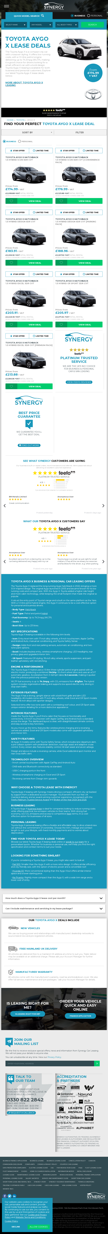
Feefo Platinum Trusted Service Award (30, 799)
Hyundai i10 (18, 871)
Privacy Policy (54, 1057)
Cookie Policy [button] (11, 1221)
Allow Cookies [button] (39, 1227)
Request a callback (22, 1113)
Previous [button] (4, 505)
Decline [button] (16, 1227)
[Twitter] (9, 1196)
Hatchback (30, 609)
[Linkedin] (14, 1196)
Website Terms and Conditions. (30, 1217)
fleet (69, 814)
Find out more (30, 445)
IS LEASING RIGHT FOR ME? (27, 1014)
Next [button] (102, 505)
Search (92, 24)
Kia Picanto (17, 877)
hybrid (44, 613)
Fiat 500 (16, 864)
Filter (80, 132)
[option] (30, 504)
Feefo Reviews (79, 382)
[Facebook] (5, 1196)
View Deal (35, 201)
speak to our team (75, 842)
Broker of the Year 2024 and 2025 (70, 799)
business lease (35, 808)
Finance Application (80, 1016)
